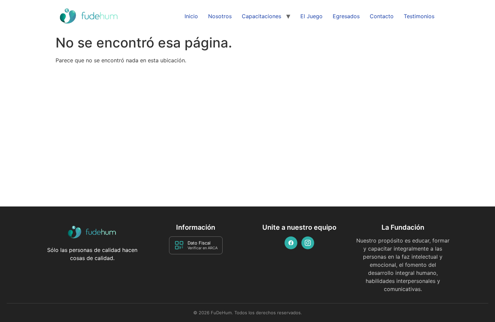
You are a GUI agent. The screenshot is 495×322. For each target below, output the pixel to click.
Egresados (346, 16)
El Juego (311, 16)
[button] (475, 302)
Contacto (382, 16)
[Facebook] (291, 242)
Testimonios (419, 16)
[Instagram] (307, 242)
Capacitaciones (261, 16)
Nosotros (220, 16)
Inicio (191, 16)
